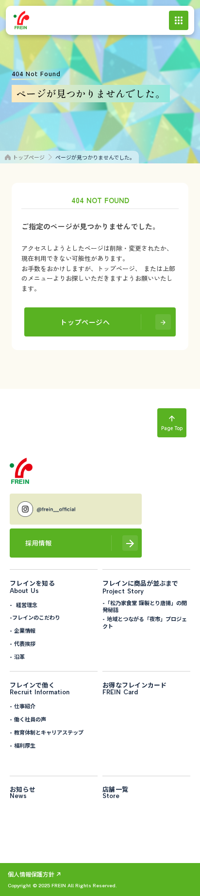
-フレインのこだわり (35, 617)
